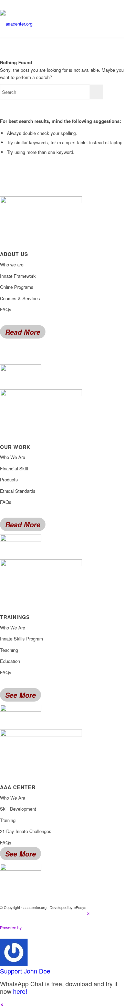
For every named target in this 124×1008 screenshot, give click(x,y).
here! (20, 991)
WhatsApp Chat (50, 927)
